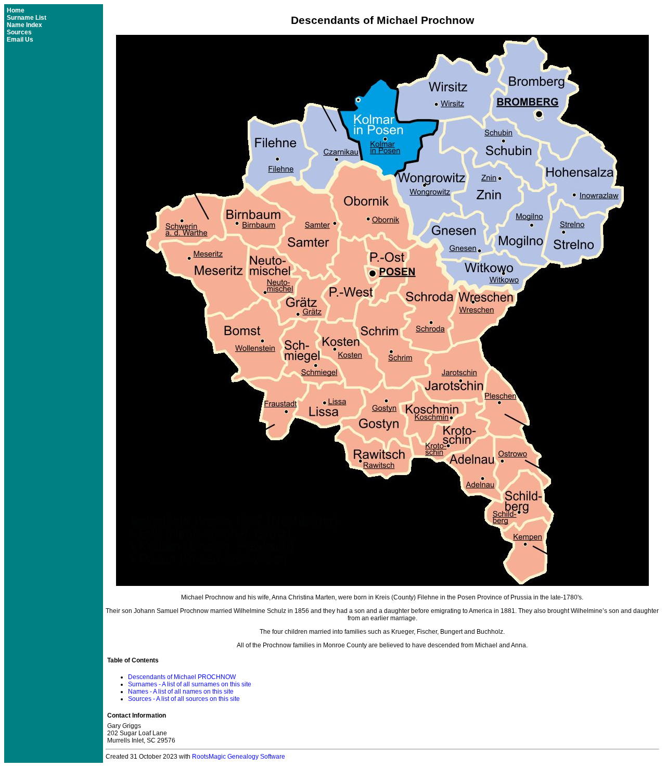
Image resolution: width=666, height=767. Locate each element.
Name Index (24, 25)
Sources (19, 32)
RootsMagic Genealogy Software (238, 756)
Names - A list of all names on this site (181, 691)
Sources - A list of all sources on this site (184, 698)
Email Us (20, 39)
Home (15, 10)
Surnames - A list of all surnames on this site (189, 684)
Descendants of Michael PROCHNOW (182, 677)
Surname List (26, 17)
